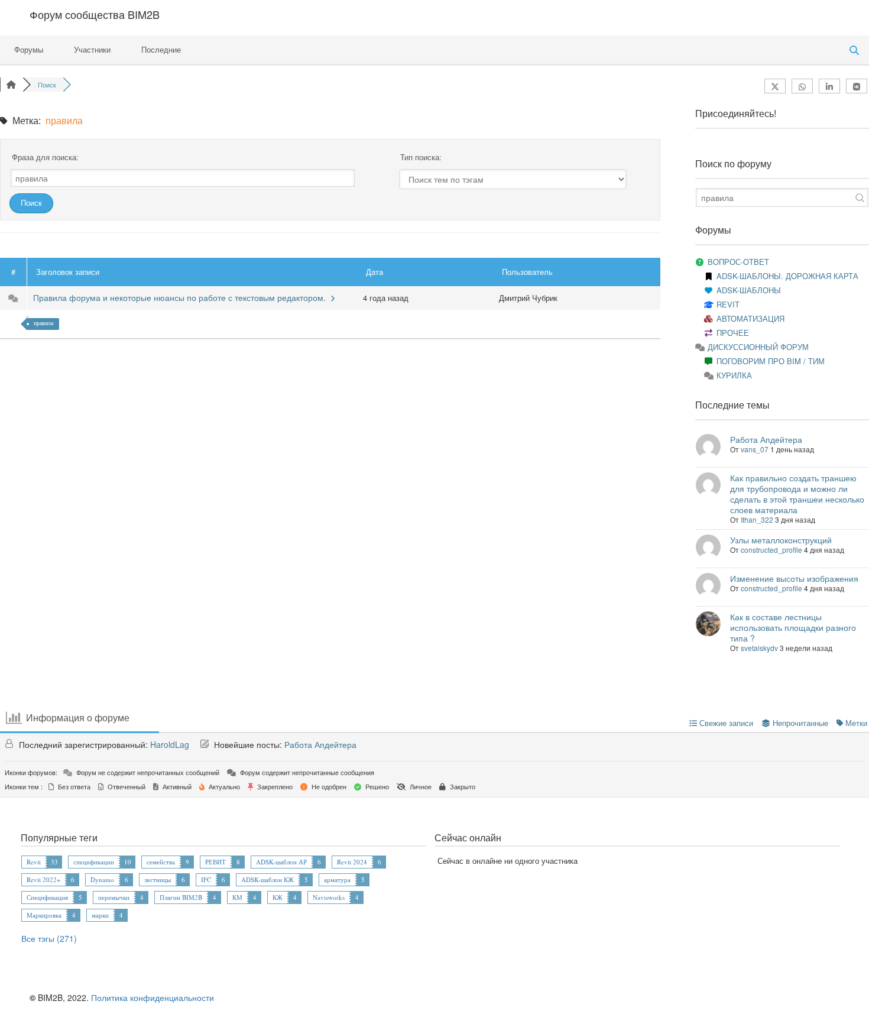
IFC (206, 879)
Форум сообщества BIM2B (95, 14)
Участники (92, 49)
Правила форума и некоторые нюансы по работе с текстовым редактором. (181, 297)
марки (100, 915)
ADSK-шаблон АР (281, 861)
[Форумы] (11, 84)
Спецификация (47, 897)
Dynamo (102, 879)
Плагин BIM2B (181, 897)
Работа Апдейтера (766, 439)
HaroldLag (169, 744)
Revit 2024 (352, 861)
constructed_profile (771, 550)
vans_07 (755, 449)
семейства (161, 861)
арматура (337, 879)
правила (43, 323)
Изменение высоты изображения (794, 578)
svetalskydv (759, 648)
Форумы (28, 49)
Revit (34, 861)
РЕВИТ (215, 861)
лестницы (157, 879)
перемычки (113, 897)
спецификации (93, 861)
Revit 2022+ (43, 879)
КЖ (278, 897)
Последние (161, 49)
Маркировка (44, 915)
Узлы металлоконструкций (781, 540)
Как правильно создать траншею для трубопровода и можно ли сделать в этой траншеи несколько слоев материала (797, 494)
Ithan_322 (757, 519)
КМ (237, 897)
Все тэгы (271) (49, 938)
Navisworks (329, 897)
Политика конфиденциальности (152, 997)
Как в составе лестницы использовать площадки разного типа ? (793, 627)
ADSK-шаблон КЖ (267, 879)
